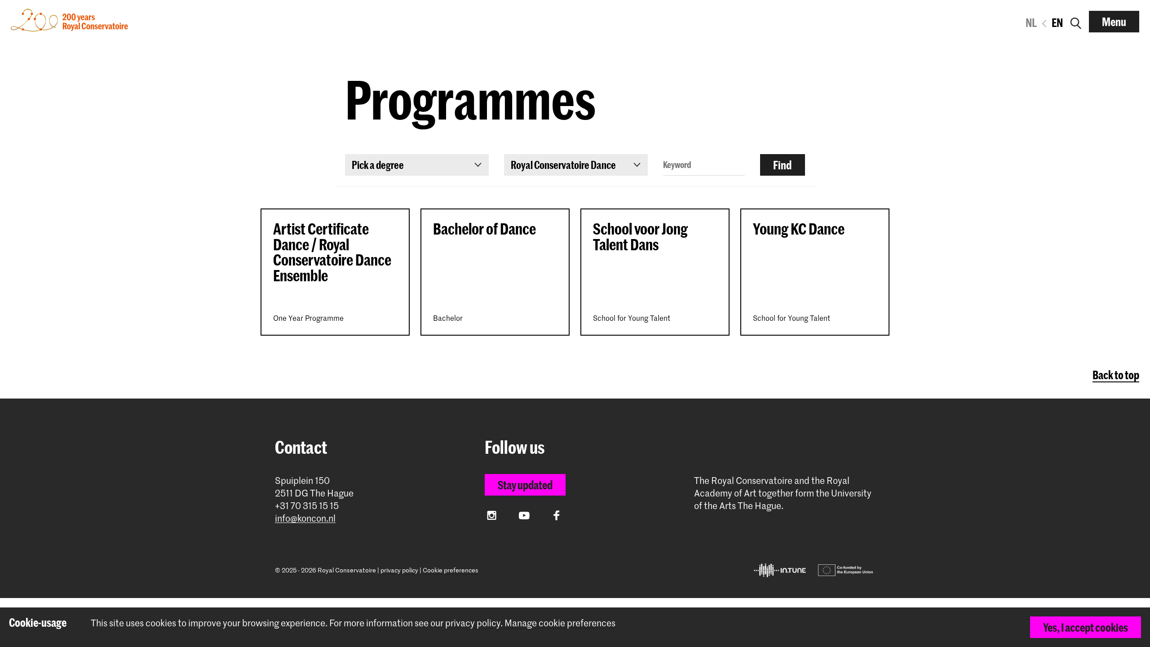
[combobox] (417, 165)
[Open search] (1076, 21)
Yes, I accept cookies (1085, 627)
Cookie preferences (450, 570)
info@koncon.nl (305, 518)
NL (1031, 22)
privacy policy (399, 570)
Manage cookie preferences (559, 623)
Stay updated (525, 485)
